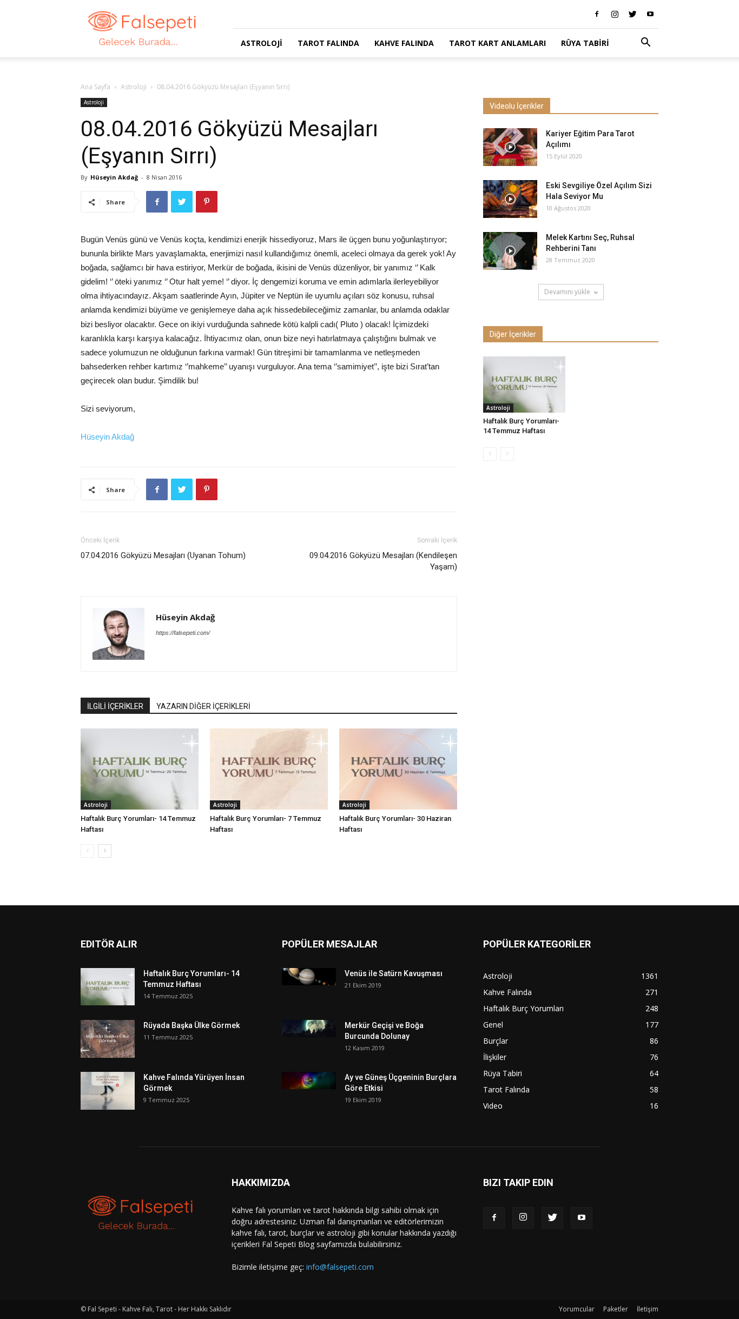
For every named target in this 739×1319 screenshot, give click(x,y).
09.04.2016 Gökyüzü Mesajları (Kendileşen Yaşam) (383, 561)
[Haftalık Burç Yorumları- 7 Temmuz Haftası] (269, 769)
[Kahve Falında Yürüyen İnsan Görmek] (108, 1091)
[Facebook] (597, 14)
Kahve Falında (404, 43)
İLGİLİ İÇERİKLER (115, 706)
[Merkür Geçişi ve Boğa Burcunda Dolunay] (309, 1028)
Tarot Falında (328, 43)
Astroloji (261, 43)
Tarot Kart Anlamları (497, 43)
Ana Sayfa (95, 86)
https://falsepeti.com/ (183, 632)
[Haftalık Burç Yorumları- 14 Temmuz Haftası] (140, 769)
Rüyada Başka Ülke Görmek (191, 1025)
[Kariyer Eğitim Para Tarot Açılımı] (510, 147)
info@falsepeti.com (340, 1267)
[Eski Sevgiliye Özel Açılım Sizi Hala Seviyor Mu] (510, 199)
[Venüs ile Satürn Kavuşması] (309, 976)
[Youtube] (650, 14)
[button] (645, 43)
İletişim (647, 1309)
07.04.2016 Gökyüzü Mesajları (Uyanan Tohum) (163, 555)
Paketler (615, 1309)
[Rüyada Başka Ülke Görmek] (108, 1039)
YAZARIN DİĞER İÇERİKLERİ (203, 706)
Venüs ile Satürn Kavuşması (394, 973)
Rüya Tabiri (585, 43)
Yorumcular (577, 1309)
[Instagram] (614, 14)
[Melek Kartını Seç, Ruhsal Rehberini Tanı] (510, 251)
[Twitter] (632, 14)
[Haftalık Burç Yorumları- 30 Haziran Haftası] (398, 769)
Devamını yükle (567, 291)
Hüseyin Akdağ (114, 177)
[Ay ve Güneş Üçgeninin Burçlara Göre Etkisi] (309, 1080)
